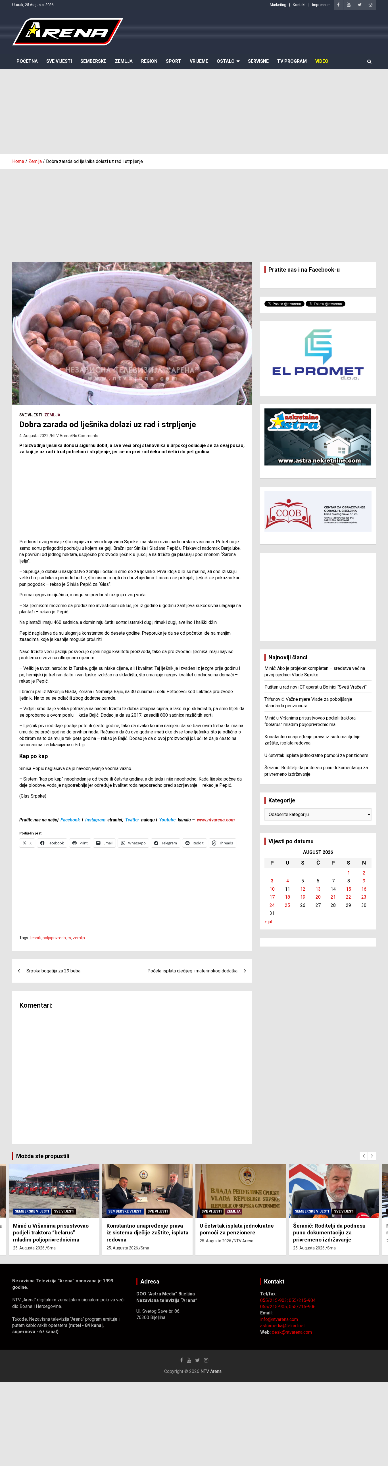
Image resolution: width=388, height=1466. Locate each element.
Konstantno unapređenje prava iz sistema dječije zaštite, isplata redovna (147, 1232)
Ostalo (226, 61)
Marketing (278, 5)
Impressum (321, 5)
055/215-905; (274, 1306)
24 (272, 905)
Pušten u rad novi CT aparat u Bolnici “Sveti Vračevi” (315, 687)
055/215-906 (302, 1306)
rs (69, 938)
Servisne (258, 61)
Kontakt (299, 5)
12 (302, 889)
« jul (268, 921)
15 (348, 889)
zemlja (79, 938)
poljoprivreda (54, 938)
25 (287, 905)
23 (363, 897)
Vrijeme (199, 61)
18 (287, 897)
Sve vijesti (30, 415)
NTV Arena (61, 435)
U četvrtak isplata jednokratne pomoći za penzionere (316, 755)
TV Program (292, 61)
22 (348, 897)
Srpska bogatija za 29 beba (53, 971)
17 (272, 897)
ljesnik (35, 938)
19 (302, 897)
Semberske (93, 61)
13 (318, 889)
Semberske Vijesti (32, 1211)
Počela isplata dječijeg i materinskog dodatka (192, 971)
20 (318, 897)
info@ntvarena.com (279, 1319)
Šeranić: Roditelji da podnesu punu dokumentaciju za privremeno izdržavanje (329, 1232)
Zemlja (124, 61)
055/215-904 (302, 1300)
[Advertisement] (194, 111)
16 (363, 889)
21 (333, 897)
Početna (27, 61)
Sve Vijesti (59, 61)
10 (272, 889)
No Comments (85, 435)
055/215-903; (274, 1300)
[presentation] (364, 1156)
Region (149, 61)
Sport (173, 61)
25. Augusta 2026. (29, 1248)
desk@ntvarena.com (292, 1332)
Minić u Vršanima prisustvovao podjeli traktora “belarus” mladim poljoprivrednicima (51, 1232)
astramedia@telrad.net (282, 1325)
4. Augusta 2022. (34, 435)
